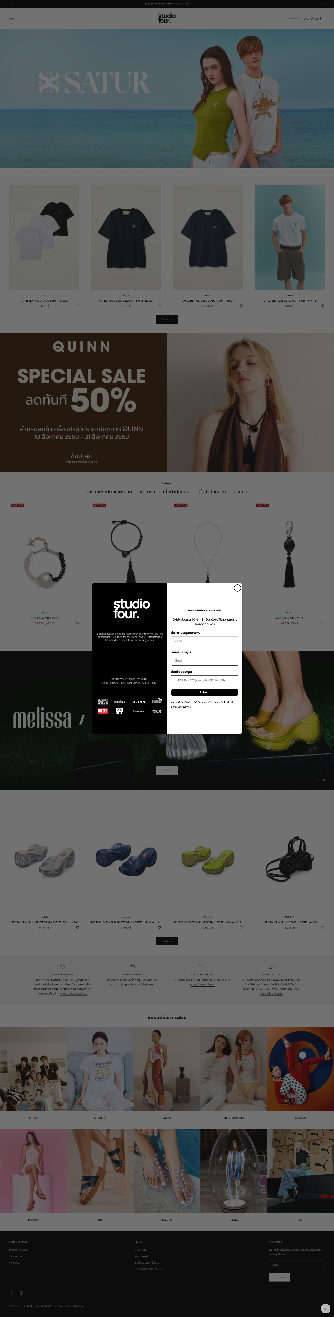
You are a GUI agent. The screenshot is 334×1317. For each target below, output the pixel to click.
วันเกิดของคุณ (181, 672)
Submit (205, 692)
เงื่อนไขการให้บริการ (193, 702)
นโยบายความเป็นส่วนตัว (219, 702)
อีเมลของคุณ (181, 652)
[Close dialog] (237, 588)
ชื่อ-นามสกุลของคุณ (185, 632)
